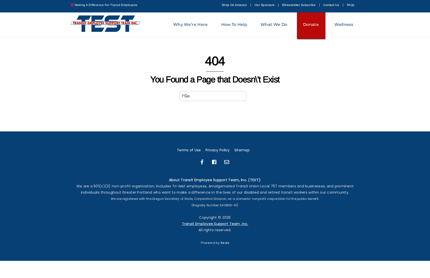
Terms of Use (189, 150)
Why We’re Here (190, 24)
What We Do (274, 24)
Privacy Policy (218, 150)
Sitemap (242, 150)
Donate (311, 24)
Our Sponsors (265, 5)
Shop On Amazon (234, 5)
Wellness (343, 24)
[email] (227, 161)
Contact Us (331, 5)
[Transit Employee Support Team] (106, 29)
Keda (225, 243)
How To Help (234, 24)
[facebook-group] (214, 161)
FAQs (351, 5)
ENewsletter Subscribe (299, 5)
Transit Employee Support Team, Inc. (215, 223)
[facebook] (202, 161)
